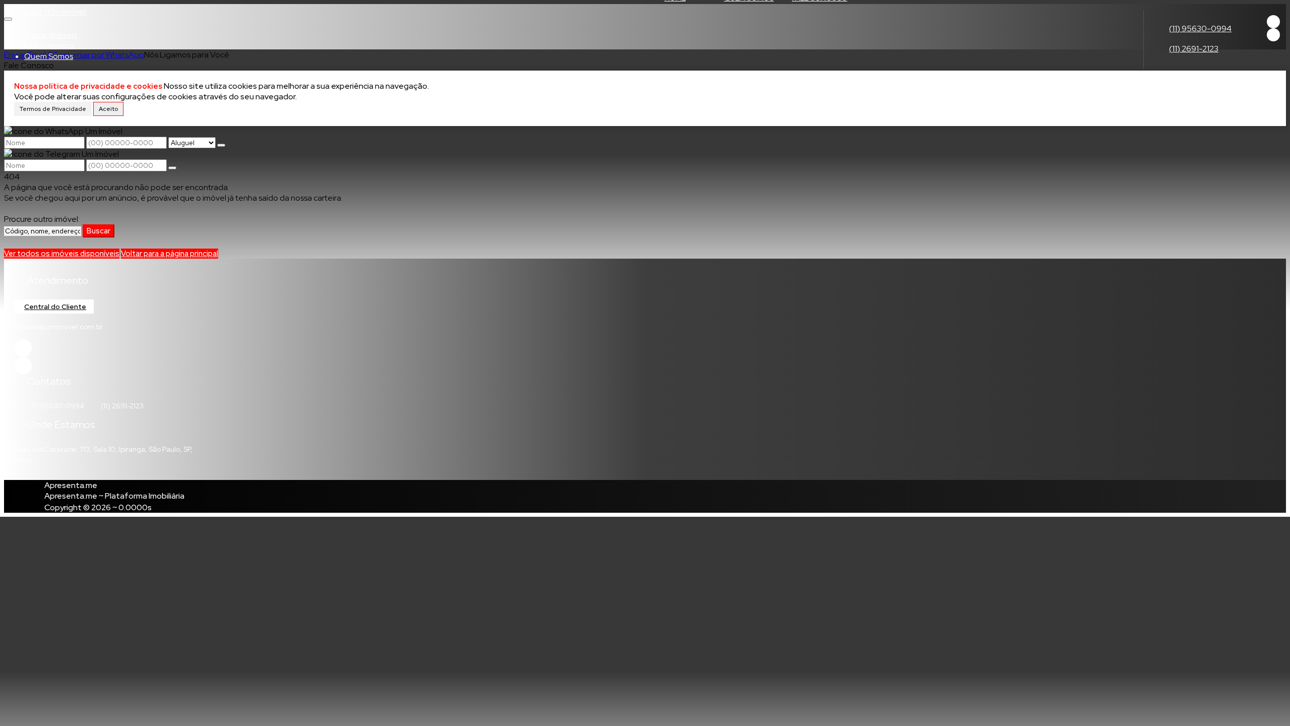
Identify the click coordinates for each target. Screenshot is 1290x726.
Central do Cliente (55, 306)
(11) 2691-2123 (1193, 48)
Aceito (108, 109)
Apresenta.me (70, 485)
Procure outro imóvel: (42, 219)
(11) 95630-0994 (1200, 28)
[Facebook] (1273, 21)
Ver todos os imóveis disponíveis (61, 254)
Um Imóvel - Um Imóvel (45, 12)
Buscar (98, 231)
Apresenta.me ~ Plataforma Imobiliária (114, 496)
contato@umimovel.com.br (58, 326)
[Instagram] (1273, 34)
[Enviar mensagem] (221, 145)
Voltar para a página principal (169, 254)
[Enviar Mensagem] (172, 167)
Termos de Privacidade (53, 109)
